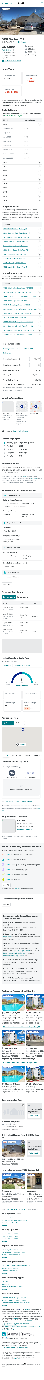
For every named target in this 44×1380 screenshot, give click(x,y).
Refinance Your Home (13, 61)
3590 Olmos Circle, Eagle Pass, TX (15, 250)
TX (8, 1209)
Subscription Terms (32, 1344)
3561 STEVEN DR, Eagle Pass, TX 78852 (18, 322)
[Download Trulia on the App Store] (13, 1334)
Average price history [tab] (22, 665)
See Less (7, 585)
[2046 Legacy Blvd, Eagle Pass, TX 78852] (13, 1002)
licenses (15, 1318)
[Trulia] (4, 1334)
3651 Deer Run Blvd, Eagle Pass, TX (16, 237)
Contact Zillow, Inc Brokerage (11, 1330)
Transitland (27, 1309)
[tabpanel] (22, 374)
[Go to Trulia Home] (22, 3)
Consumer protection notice (32, 1326)
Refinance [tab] (7, 353)
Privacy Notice (5, 1345)
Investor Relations (13, 1344)
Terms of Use (22, 1344)
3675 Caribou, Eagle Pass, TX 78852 (16, 305)
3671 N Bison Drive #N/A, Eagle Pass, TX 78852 (20, 309)
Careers (36, 1342)
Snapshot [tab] (7, 665)
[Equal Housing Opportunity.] (25, 1364)
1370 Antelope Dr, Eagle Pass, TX (15, 246)
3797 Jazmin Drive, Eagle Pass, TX (15, 267)
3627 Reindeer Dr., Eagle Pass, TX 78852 (18, 288)
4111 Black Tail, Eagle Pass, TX (14, 258)
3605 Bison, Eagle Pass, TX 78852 (15, 301)
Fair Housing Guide (28, 1342)
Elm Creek (21, 42)
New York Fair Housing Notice (9, 1325)
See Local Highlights (24, 829)
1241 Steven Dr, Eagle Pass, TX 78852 (17, 313)
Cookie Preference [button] (22, 1345)
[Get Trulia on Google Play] (28, 1334)
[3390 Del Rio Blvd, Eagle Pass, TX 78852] (13, 1148)
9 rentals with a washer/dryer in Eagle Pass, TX (21, 1063)
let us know (17, 1358)
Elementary (16, 755)
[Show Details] (39, 124)
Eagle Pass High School (21, 951)
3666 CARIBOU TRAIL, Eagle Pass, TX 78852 (20, 296)
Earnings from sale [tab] (10, 349)
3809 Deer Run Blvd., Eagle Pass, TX (16, 233)
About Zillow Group (16, 1342)
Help (39, 1344)
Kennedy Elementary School (13, 956)
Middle (27, 755)
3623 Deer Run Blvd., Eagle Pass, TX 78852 (18, 318)
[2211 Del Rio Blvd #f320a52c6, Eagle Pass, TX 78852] (13, 1111)
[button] (42, 3)
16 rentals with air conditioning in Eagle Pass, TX (21, 1027)
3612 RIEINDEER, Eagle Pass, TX (15, 229)
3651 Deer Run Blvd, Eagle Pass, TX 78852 (18, 330)
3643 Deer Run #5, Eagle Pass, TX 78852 (18, 326)
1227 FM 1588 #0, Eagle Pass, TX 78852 (18, 335)
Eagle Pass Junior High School (14, 953)
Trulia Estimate (11, 113)
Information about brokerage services (15, 1326)
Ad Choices (13, 1345)
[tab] (9, 597)
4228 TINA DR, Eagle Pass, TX (14, 263)
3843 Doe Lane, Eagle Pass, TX (14, 254)
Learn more (17, 888)
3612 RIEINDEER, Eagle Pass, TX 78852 (17, 292)
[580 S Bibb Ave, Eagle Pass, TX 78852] (13, 1038)
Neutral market (22, 686)
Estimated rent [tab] (27, 349)
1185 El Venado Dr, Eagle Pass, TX (15, 242)
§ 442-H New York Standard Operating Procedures (15, 1323)
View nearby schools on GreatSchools (18, 801)
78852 (24, 476)
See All (7, 885)
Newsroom (4, 1344)
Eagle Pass (7, 937)
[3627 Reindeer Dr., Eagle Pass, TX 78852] (13, 1181)
